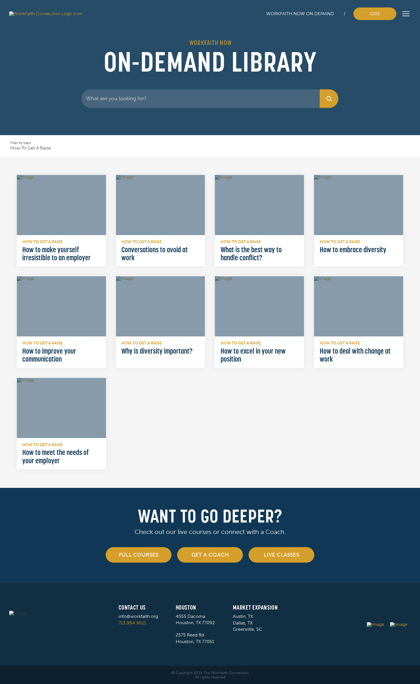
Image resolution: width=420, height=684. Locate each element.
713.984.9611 (132, 623)
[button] (406, 14)
